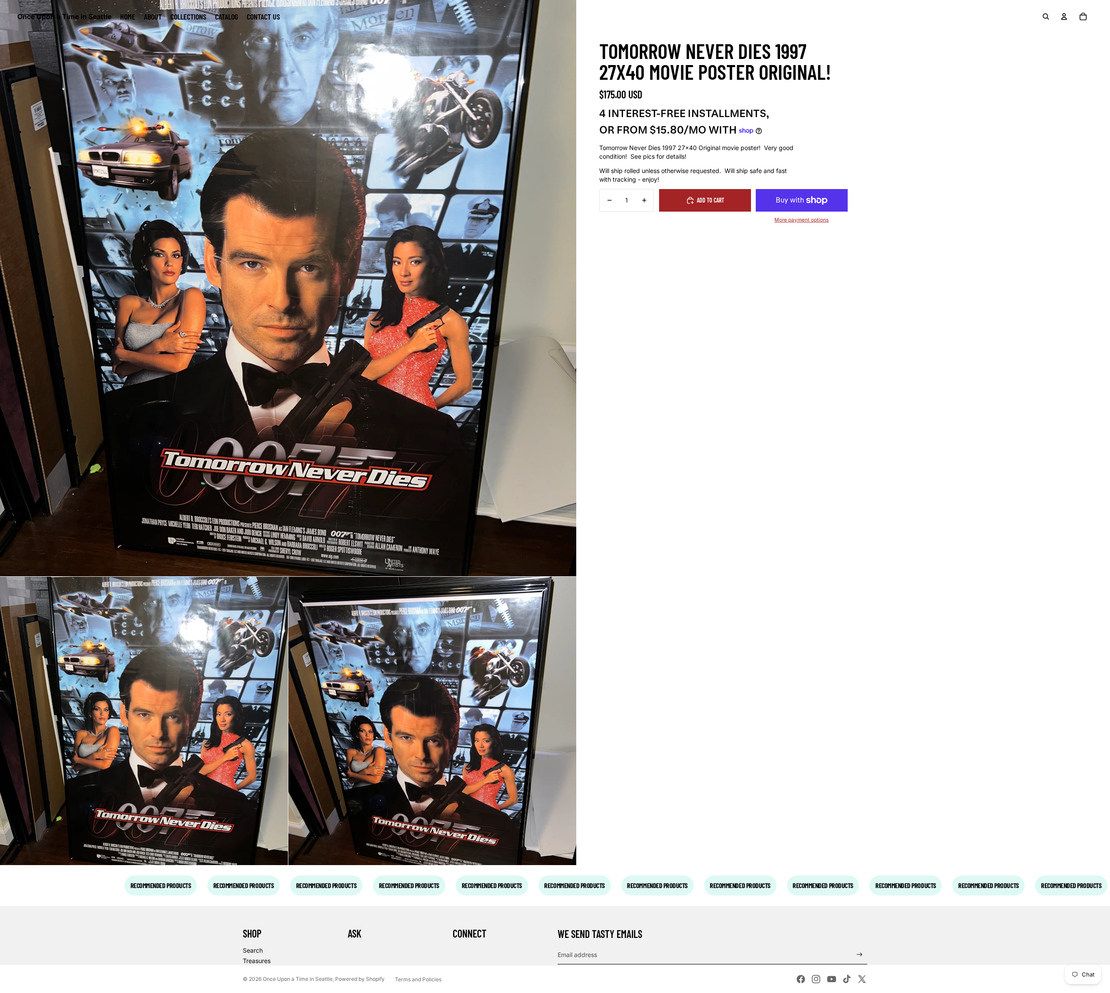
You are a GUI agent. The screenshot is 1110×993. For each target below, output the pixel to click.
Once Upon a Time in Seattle (298, 979)
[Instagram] (816, 979)
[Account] (1064, 16)
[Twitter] (862, 979)
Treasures (257, 960)
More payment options (801, 220)
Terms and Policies (418, 979)
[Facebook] (801, 979)
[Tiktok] (847, 979)
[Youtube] (831, 979)
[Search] (1045, 16)
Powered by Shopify (360, 979)
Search (253, 950)
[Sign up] (859, 954)
